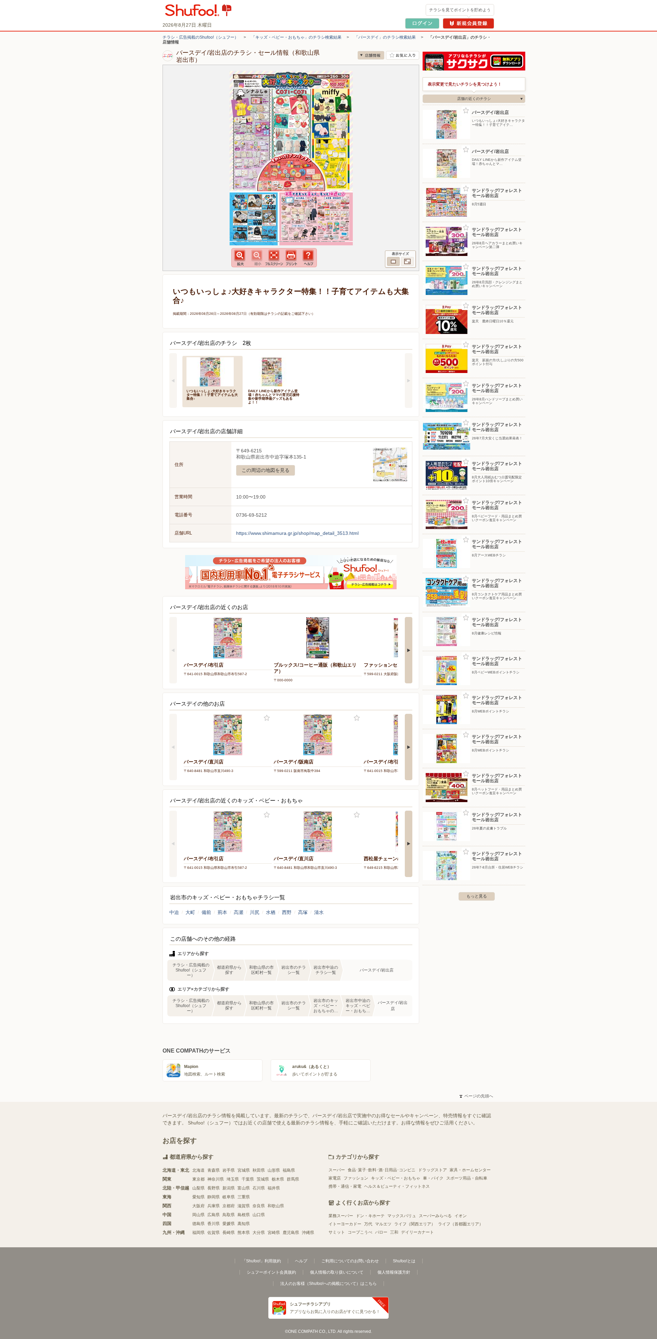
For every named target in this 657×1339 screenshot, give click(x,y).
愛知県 (198, 1197)
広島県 (213, 1214)
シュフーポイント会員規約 (271, 1272)
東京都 (198, 1179)
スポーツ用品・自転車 (466, 1178)
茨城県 (263, 1179)
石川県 (259, 1188)
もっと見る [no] (476, 896)
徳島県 (198, 1223)
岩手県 (228, 1170)
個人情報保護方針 (393, 1272)
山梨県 (198, 1188)
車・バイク (433, 1178)
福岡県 (198, 1232)
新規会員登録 (468, 23)
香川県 (213, 1223)
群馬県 (293, 1179)
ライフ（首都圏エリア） (460, 1224)
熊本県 (243, 1232)
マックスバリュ (401, 1215)
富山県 (243, 1188)
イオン (460, 1215)
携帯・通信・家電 (344, 1186)
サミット (336, 1232)
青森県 (213, 1170)
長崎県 (228, 1232)
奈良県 (259, 1205)
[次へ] (408, 380)
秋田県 (259, 1170)
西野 (287, 912)
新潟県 (228, 1188)
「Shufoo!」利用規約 (261, 1261)
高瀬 (238, 912)
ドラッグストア (432, 1170)
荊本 (222, 912)
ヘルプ (301, 1261)
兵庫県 (213, 1205)
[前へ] (173, 380)
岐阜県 (228, 1197)
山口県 (259, 1214)
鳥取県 (228, 1214)
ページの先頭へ (476, 1096)
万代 (368, 1224)
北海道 (198, 1170)
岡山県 (198, 1214)
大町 (190, 912)
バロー (381, 1232)
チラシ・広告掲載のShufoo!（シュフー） (201, 37)
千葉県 (248, 1179)
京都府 (228, 1205)
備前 (206, 912)
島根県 (243, 1214)
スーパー (336, 1170)
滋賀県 (243, 1205)
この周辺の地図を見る (265, 470)
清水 (319, 912)
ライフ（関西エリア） (414, 1224)
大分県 (259, 1232)
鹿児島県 (291, 1232)
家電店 (334, 1178)
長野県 (213, 1188)
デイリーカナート (417, 1232)
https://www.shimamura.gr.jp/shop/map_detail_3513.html (297, 533)
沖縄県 (308, 1232)
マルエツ (383, 1224)
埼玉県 (233, 1179)
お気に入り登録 (266, 718)
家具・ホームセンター (470, 1170)
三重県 (243, 1197)
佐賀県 (213, 1232)
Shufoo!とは (404, 1261)
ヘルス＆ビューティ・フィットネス (397, 1186)
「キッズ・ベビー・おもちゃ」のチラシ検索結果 (296, 37)
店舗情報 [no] (371, 55)
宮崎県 (274, 1232)
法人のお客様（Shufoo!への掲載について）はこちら (328, 1283)
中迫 (174, 912)
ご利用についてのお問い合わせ (350, 1261)
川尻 (254, 912)
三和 (394, 1232)
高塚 (303, 912)
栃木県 (278, 1179)
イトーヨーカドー (344, 1224)
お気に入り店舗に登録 (402, 55)
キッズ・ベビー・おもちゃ (395, 1178)
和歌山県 (276, 1205)
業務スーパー (340, 1215)
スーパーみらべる (435, 1215)
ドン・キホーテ (370, 1215)
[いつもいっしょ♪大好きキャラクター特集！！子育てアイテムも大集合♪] (212, 371)
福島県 (289, 1170)
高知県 (243, 1223)
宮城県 (243, 1170)
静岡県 (213, 1197)
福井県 (274, 1188)
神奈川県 (215, 1179)
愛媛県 (228, 1223)
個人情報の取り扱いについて (336, 1272)
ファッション (356, 1178)
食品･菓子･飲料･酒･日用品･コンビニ (381, 1170)
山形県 (274, 1170)
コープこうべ (360, 1232)
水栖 (270, 912)
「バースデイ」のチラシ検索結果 (385, 37)
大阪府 (198, 1205)
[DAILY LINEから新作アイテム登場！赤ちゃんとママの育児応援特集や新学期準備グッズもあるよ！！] (274, 371)
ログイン (422, 23)
